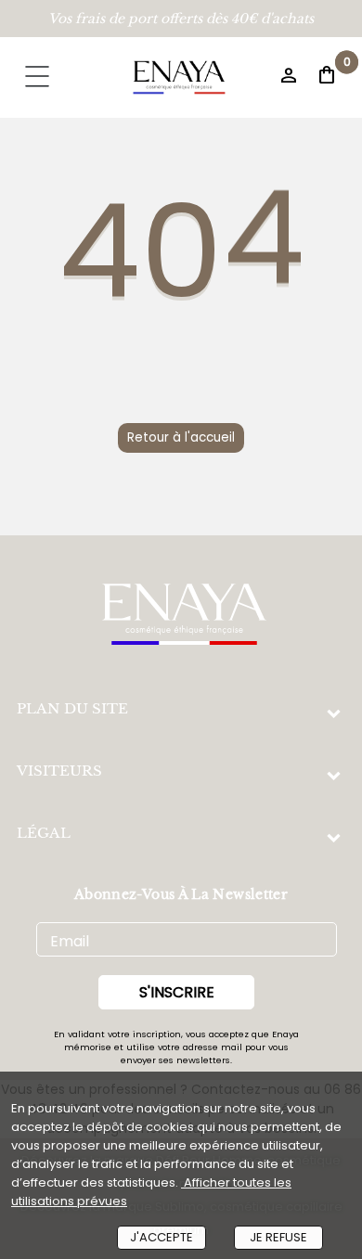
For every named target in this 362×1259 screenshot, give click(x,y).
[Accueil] (179, 77)
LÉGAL (44, 832)
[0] (305, 80)
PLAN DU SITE (72, 708)
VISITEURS (59, 770)
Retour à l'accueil (181, 437)
